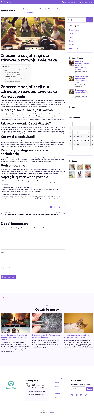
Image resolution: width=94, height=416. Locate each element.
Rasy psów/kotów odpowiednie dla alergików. (82, 92)
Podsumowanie (9, 79)
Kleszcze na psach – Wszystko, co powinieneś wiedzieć (46, 336)
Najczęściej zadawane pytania (12, 81)
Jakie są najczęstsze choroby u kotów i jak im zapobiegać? (76, 336)
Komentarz (4, 231)
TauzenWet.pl (8, 10)
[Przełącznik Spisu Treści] (28, 66)
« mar (70, 152)
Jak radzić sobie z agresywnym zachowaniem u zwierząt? (81, 80)
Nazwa (3, 252)
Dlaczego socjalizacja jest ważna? (13, 72)
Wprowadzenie (9, 70)
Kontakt (68, 9)
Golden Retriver (50, 412)
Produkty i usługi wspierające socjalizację (15, 78)
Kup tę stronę (28, 12)
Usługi (40, 9)
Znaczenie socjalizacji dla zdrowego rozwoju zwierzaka (16, 69)
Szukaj (89, 20)
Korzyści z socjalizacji (10, 76)
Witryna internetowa (6, 268)
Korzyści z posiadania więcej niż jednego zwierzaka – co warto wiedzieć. (82, 65)
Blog (49, 9)
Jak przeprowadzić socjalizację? (13, 74)
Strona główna (28, 9)
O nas (59, 9)
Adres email (4, 260)
